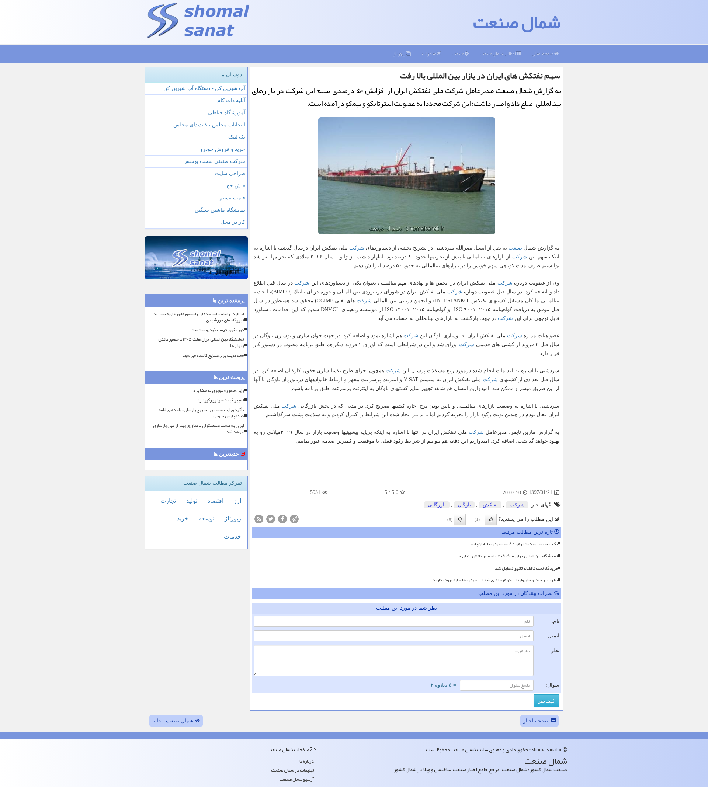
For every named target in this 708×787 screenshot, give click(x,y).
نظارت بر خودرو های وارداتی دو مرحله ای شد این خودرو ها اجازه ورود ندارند (495, 579)
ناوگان (464, 505)
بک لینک (236, 137)
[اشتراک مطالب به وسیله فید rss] (259, 518)
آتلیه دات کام (231, 100)
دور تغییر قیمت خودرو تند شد (218, 329)
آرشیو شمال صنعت (297, 779)
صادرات (429, 54)
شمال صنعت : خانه (173, 721)
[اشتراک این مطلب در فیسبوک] (282, 518)
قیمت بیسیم (232, 198)
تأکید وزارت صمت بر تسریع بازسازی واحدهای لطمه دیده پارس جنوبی (201, 412)
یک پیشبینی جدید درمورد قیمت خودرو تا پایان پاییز (513, 543)
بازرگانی (437, 505)
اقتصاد (215, 501)
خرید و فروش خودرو (222, 149)
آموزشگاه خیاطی (226, 112)
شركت (356, 248)
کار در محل (233, 222)
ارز (237, 501)
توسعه (206, 518)
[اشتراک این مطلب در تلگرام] (294, 518)
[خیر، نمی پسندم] (460, 519)
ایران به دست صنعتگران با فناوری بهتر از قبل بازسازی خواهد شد (198, 428)
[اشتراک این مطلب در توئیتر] (271, 518)
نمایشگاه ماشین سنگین (220, 210)
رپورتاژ (399, 54)
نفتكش (490, 505)
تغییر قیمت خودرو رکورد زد (220, 400)
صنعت (458, 54)
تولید (191, 501)
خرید (182, 518)
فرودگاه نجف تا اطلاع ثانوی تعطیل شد (526, 568)
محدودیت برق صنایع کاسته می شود (213, 355)
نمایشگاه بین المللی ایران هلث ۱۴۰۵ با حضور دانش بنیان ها (508, 555)
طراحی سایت (230, 173)
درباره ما (306, 761)
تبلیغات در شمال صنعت (292, 770)
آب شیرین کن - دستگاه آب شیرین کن (204, 88)
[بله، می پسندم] (491, 519)
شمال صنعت (516, 22)
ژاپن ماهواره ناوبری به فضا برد (218, 390)
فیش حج (235, 185)
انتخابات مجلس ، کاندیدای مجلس (209, 125)
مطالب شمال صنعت (497, 54)
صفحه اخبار (536, 721)
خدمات (232, 536)
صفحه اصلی (543, 54)
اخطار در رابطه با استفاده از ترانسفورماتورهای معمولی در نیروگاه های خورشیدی (198, 317)
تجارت (168, 501)
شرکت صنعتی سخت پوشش (214, 161)
